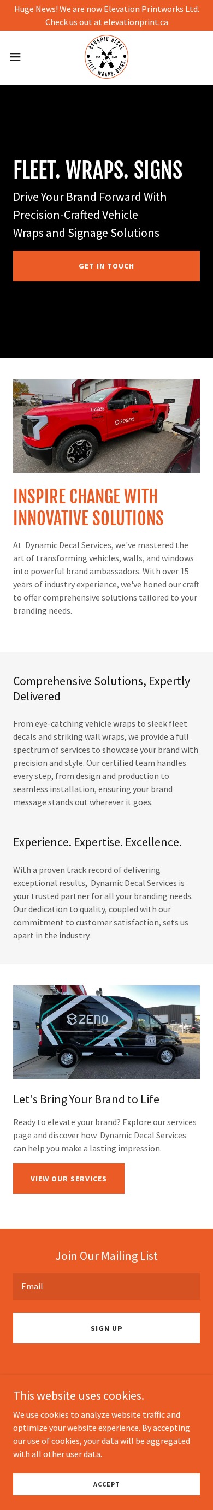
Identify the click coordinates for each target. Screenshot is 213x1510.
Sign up (107, 1328)
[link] (106, 57)
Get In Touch (106, 266)
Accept (106, 1484)
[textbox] (106, 1286)
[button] (19, 57)
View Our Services (69, 1179)
